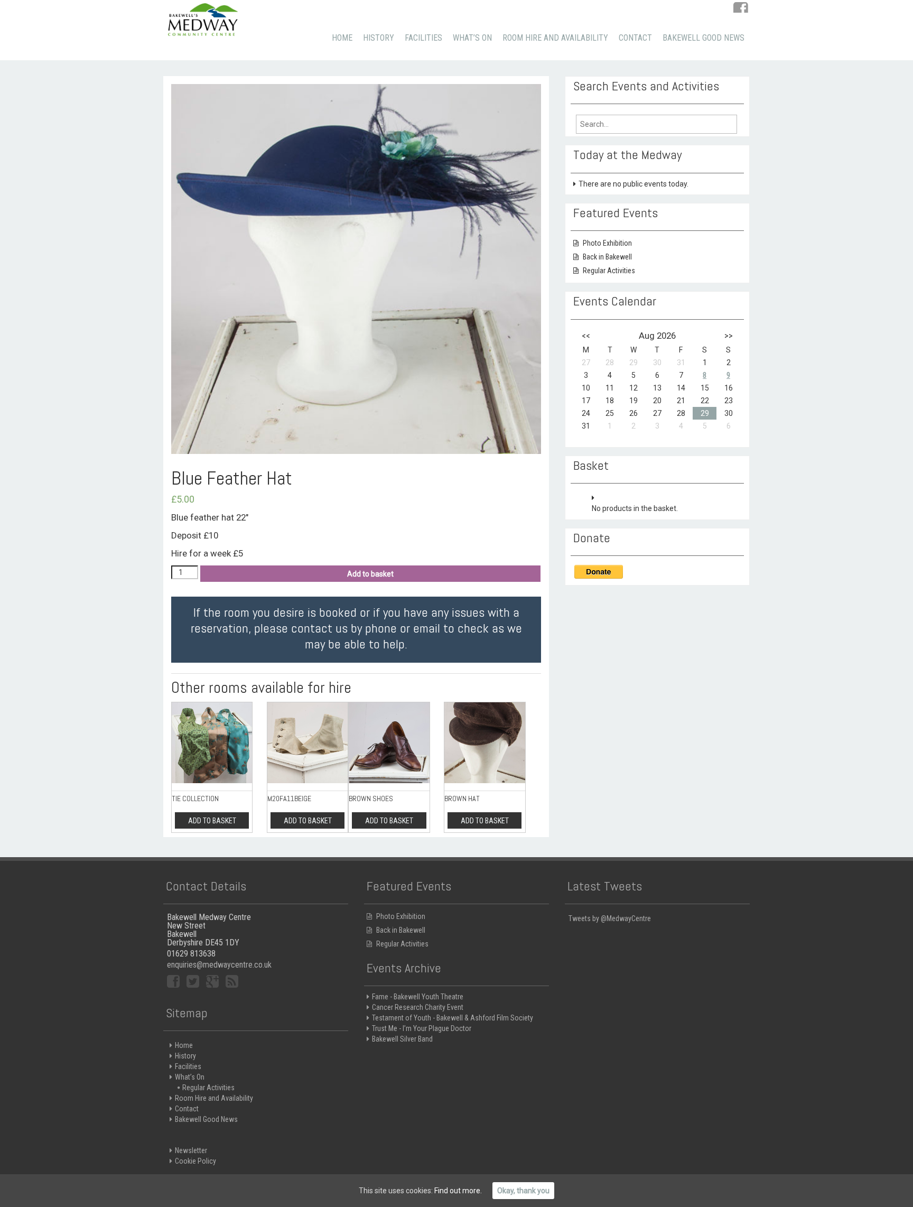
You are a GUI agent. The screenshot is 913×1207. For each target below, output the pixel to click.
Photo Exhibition (607, 243)
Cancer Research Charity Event (417, 1007)
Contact (635, 38)
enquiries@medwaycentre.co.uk (219, 965)
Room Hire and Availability (555, 38)
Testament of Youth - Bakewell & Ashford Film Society (452, 1018)
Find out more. (458, 1190)
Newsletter (191, 1150)
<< (586, 335)
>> (728, 335)
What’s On (472, 38)
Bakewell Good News (703, 38)
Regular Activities (609, 270)
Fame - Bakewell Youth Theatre (417, 996)
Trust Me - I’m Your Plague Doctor (421, 1028)
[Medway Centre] (203, 18)
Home (342, 38)
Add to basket (370, 574)
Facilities (423, 38)
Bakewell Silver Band (402, 1039)
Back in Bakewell (607, 257)
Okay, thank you (523, 1190)
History (378, 38)
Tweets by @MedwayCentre (610, 918)
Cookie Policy (195, 1161)
